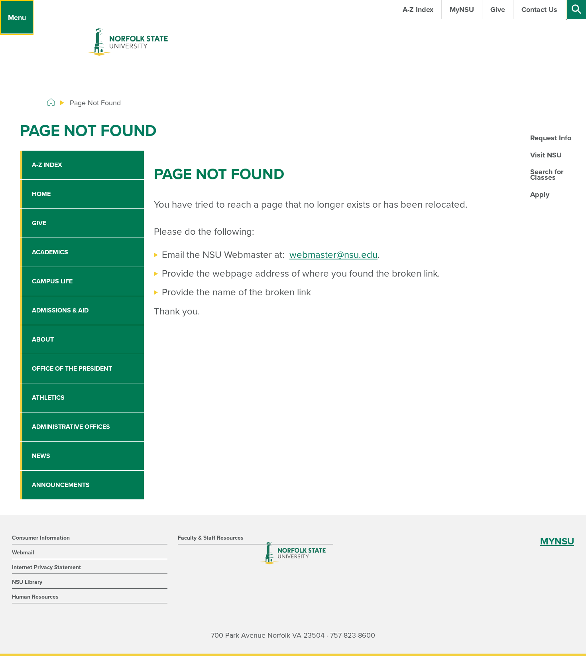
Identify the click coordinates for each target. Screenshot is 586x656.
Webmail (23, 552)
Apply (539, 194)
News (41, 456)
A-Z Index (47, 165)
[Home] (51, 102)
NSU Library (27, 582)
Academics (50, 252)
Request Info (550, 138)
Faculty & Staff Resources (211, 537)
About (43, 340)
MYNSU (557, 541)
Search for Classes (546, 174)
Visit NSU (546, 155)
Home (41, 194)
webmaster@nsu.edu (333, 255)
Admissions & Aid (60, 310)
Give (39, 223)
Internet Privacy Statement (46, 567)
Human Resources (35, 596)
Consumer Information (41, 537)
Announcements (61, 485)
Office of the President (72, 369)
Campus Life (52, 281)
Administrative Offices (71, 427)
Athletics (48, 398)
